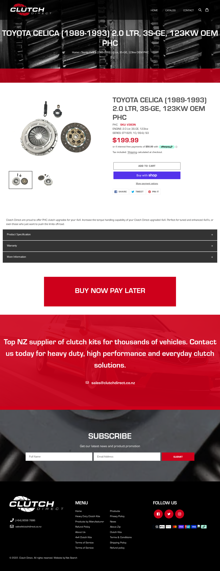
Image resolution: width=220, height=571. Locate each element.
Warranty (12, 245)
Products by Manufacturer (89, 521)
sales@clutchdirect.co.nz (113, 382)
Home (75, 52)
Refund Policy (82, 526)
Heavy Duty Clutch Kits (87, 516)
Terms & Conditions (121, 537)
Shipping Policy (118, 542)
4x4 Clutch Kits (83, 537)
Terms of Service (84, 542)
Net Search (71, 557)
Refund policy (117, 547)
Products (115, 511)
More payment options (147, 183)
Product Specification (19, 234)
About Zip (115, 526)
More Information (16, 256)
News (113, 521)
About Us (80, 532)
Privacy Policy (117, 516)
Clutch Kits (116, 532)
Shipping (132, 152)
